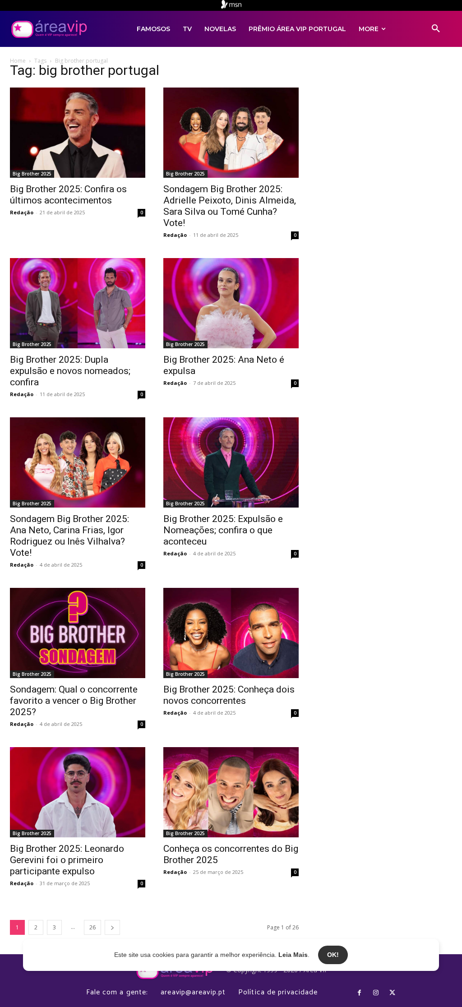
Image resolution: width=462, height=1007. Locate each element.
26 (92, 927)
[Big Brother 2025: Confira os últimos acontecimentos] (77, 133)
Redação (21, 212)
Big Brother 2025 (32, 174)
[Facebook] (359, 993)
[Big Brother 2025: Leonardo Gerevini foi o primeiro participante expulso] (77, 792)
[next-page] (112, 927)
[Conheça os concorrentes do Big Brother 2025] (231, 792)
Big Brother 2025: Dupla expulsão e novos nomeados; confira (70, 371)
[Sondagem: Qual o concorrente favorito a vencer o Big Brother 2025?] (77, 633)
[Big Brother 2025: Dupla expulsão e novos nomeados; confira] (77, 303)
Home (18, 61)
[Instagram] (376, 993)
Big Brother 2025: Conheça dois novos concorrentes (229, 695)
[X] (392, 993)
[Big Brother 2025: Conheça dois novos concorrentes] (231, 633)
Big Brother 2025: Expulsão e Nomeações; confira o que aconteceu (223, 530)
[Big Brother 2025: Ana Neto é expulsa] (231, 303)
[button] (436, 29)
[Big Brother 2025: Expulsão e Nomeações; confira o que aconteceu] (231, 462)
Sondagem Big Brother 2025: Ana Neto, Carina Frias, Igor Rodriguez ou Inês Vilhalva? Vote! (69, 535)
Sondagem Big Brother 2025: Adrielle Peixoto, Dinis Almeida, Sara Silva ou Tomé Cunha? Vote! (229, 206)
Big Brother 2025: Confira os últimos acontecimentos (68, 195)
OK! (333, 954)
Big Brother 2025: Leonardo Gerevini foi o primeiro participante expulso (67, 860)
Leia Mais (293, 954)
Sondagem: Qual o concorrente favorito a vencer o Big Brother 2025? (74, 700)
